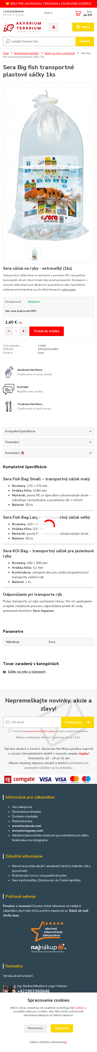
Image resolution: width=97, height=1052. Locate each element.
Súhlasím (62, 1028)
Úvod (6, 53)
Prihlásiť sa (74, 722)
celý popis (69, 289)
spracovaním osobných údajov (40, 731)
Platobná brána (22, 821)
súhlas (79, 1008)
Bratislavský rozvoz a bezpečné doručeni (39, 876)
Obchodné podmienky (26, 812)
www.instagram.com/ (27, 831)
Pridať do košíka (46, 331)
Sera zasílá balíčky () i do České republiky (46, 880)
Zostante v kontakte (25, 817)
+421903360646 (13, 11)
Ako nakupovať (22, 807)
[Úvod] (22, 27)
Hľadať (85, 41)
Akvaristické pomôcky (26, 53)
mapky (83, 753)
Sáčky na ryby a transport (59, 53)
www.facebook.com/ (26, 826)
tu (65, 1042)
